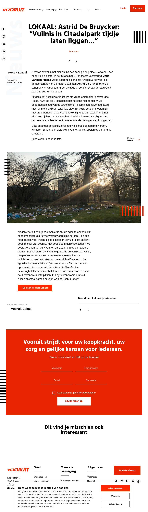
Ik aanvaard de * (76, 393)
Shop (88, 10)
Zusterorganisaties (70, 481)
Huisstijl (91, 481)
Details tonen (115, 504)
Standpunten (40, 477)
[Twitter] (76, 61)
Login (123, 8)
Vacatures (92, 477)
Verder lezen (131, 139)
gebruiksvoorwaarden (84, 392)
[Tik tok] (3, 59)
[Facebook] (69, 61)
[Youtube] (3, 51)
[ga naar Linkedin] (3, 44)
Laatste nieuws (35, 10)
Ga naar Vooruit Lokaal (35, 288)
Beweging (50, 10)
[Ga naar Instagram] (3, 36)
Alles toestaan (115, 488)
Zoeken (97, 10)
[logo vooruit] (14, 9)
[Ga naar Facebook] (3, 29)
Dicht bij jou (63, 10)
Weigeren (115, 496)
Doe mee (77, 10)
